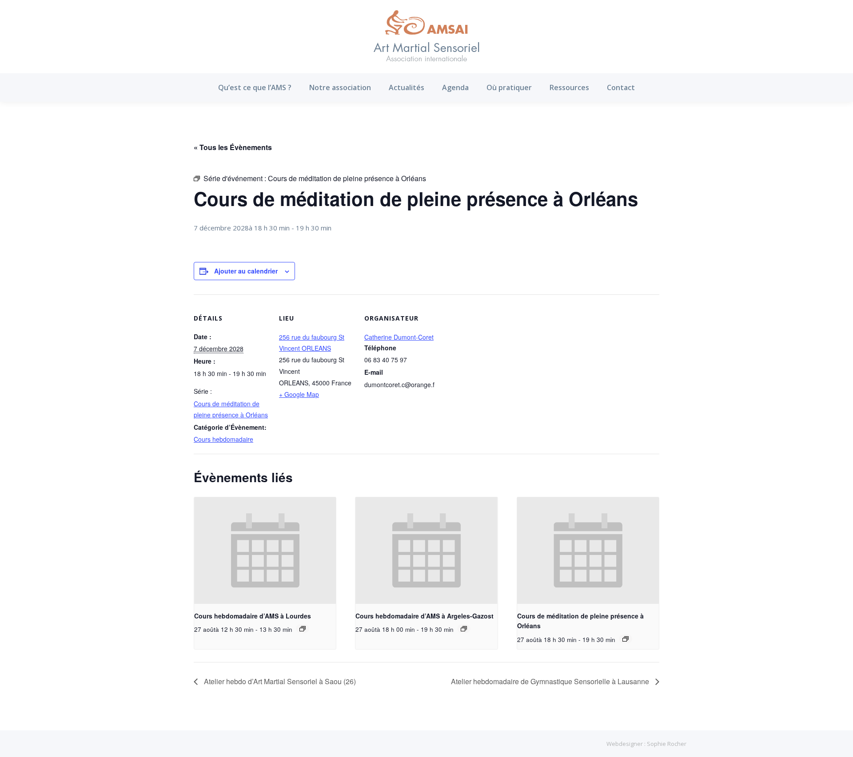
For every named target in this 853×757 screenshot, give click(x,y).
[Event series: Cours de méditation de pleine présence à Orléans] (625, 639)
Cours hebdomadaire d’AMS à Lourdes (252, 615)
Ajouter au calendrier (246, 270)
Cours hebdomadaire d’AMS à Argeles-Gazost (424, 615)
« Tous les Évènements (233, 147)
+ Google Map (299, 394)
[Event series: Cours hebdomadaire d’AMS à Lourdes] (302, 628)
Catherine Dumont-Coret (399, 337)
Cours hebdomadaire (223, 439)
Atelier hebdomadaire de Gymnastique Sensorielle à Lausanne (551, 681)
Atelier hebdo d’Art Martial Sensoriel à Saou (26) (279, 681)
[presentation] (265, 550)
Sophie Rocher (666, 744)
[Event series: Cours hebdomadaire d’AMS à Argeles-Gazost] (464, 628)
